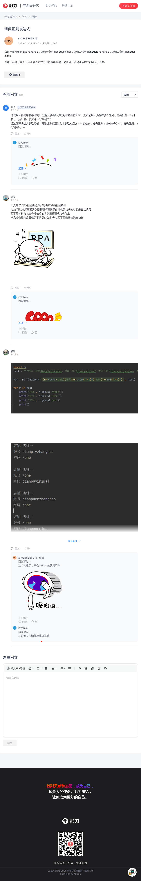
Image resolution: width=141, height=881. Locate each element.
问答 (24, 16)
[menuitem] (15, 668)
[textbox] (70, 57)
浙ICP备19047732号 (70, 874)
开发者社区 (10, 16)
